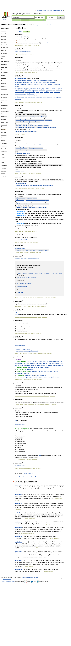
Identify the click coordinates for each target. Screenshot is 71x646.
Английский (4, 31)
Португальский (4, 122)
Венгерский (4, 44)
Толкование (18, 31)
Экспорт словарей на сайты (8, 581)
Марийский (4, 100)
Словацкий (3, 135)
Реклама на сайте (33, 577)
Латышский (4, 89)
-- (32, 297)
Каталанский (4, 80)
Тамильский (4, 146)
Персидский (4, 116)
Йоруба (3, 75)
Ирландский (4, 64)
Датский (3, 55)
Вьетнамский (4, 47)
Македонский (4, 94)
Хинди (2, 162)
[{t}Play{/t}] (22, 34)
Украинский (4, 151)
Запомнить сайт (41, 10)
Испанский (3, 69)
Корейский (3, 83)
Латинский (3, 86)
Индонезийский (5, 61)
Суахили (3, 140)
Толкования (16, 20)
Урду (2, 154)
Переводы (25, 20)
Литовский (3, 91)
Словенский (4, 137)
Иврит (2, 58)
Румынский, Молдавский (4, 125)
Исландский (4, 67)
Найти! (61, 17)
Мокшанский (4, 102)
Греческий (3, 50)
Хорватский (4, 165)
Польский (3, 119)
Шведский (3, 170)
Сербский (3, 132)
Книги (33, 20)
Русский (3, 129)
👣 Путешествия (7, 578)
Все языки (3, 36)
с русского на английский (43, 24)
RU (62, 10)
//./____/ (40, 273)
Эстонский (3, 176)
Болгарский (4, 42)
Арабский (3, 39)
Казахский (3, 78)
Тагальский (4, 143)
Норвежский (4, 113)
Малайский (4, 97)
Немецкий (3, 108)
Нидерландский (5, 111)
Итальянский (4, 72)
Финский (3, 157)
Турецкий (3, 148)
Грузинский (4, 53)
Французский (4, 159)
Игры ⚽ (42, 20)
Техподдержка (25, 577)
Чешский (3, 168)
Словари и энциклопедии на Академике (27, 14)
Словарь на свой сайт (54, 10)
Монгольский (4, 105)
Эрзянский (3, 173)
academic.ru (6, 19)
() (30, 94)
